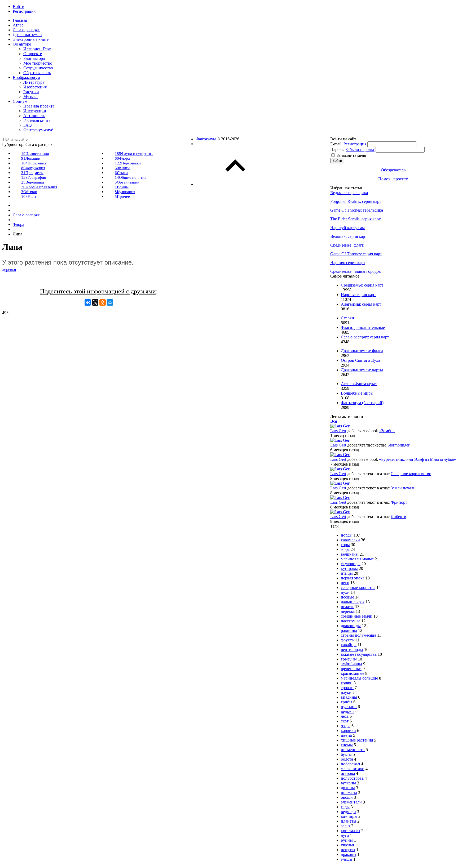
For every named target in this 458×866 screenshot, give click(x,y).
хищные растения (357, 740)
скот (345, 721)
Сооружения (33, 168)
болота (347, 759)
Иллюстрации (35, 153)
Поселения (33, 163)
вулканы (348, 783)
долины (348, 787)
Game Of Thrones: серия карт (356, 254)
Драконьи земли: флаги (362, 351)
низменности (353, 749)
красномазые (352, 673)
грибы (346, 702)
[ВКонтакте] (88, 302)
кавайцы (348, 644)
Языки (121, 173)
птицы (347, 573)
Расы (28, 196)
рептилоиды (352, 649)
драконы (348, 854)
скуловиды (350, 563)
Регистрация (355, 144)
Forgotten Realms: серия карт (355, 201)
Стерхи (347, 318)
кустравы (349, 568)
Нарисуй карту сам (347, 227)
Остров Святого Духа (360, 360)
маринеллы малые (357, 559)
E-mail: (336, 144)
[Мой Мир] (110, 302)
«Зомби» (387, 430)
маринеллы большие (359, 678)
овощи (347, 797)
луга (345, 835)
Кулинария (125, 192)
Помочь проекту (393, 179)
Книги (122, 168)
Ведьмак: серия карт (348, 236)
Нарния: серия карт (347, 262)
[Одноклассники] (102, 302)
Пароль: (337, 149)
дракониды (351, 625)
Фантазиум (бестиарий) (362, 402)
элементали (351, 802)
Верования (32, 182)
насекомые (350, 621)
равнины (349, 630)
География (33, 177)
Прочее (122, 196)
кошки (347, 683)
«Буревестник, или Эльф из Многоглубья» (417, 459)
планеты (348, 821)
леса (345, 716)
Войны (122, 187)
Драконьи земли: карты (362, 370)
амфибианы (351, 664)
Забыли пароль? (360, 149)
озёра (345, 726)
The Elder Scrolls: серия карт (355, 219)
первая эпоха (352, 578)
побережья (350, 764)
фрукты (348, 640)
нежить (347, 606)
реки (345, 583)
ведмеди (348, 811)
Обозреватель (393, 170)
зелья (345, 826)
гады (345, 807)
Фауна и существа (134, 153)
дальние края (352, 602)
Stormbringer (398, 445)
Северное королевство (411, 473)
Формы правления (39, 187)
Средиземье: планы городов (355, 271)
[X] (95, 302)
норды (347, 535)
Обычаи (29, 192)
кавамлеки (350, 540)
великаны (350, 554)
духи (345, 592)
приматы (349, 792)
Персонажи (128, 163)
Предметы (32, 173)
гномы (347, 745)
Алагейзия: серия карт (361, 304)
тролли (347, 687)
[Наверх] (235, 184)
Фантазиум (206, 139)
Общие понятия (130, 177)
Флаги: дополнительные (363, 327)
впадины (349, 697)
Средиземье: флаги (347, 245)
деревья (9, 269)
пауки (346, 692)
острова (348, 773)
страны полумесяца (358, 635)
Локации (30, 158)
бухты (346, 754)
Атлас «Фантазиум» (359, 383)
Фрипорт (399, 502)
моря (345, 549)
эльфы (346, 859)
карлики (348, 730)
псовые (347, 597)
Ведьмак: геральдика (349, 192)
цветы (346, 735)
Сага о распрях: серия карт (365, 337)
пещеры (348, 849)
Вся (333, 421)
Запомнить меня (351, 155)
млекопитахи (352, 768)
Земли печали (403, 488)
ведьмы (347, 711)
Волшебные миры (357, 393)
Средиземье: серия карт (362, 285)
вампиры (349, 816)
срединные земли (356, 616)
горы (345, 544)
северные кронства (358, 587)
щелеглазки (351, 668)
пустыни (349, 706)
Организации (127, 182)
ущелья (347, 845)
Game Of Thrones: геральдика (356, 210)
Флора (122, 158)
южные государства (359, 654)
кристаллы (350, 830)
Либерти (398, 516)
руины (347, 840)
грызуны (349, 659)
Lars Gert (338, 430)
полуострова (352, 778)
